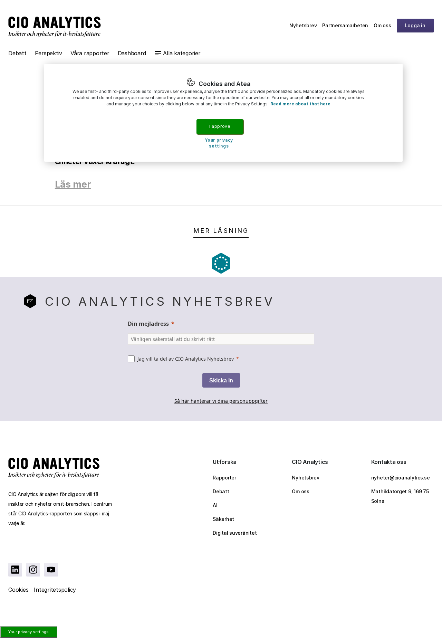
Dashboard (132, 53)
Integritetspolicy (55, 589)
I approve (219, 126)
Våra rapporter (89, 53)
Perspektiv (49, 53)
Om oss (382, 25)
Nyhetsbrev (303, 25)
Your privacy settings (28, 631)
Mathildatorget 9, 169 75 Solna (400, 496)
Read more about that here (300, 103)
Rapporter (224, 477)
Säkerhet (223, 519)
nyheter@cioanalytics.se (400, 477)
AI (215, 505)
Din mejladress (148, 323)
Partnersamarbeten (345, 25)
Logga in (415, 25)
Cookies (18, 589)
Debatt (17, 53)
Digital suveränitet (235, 533)
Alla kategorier (181, 53)
